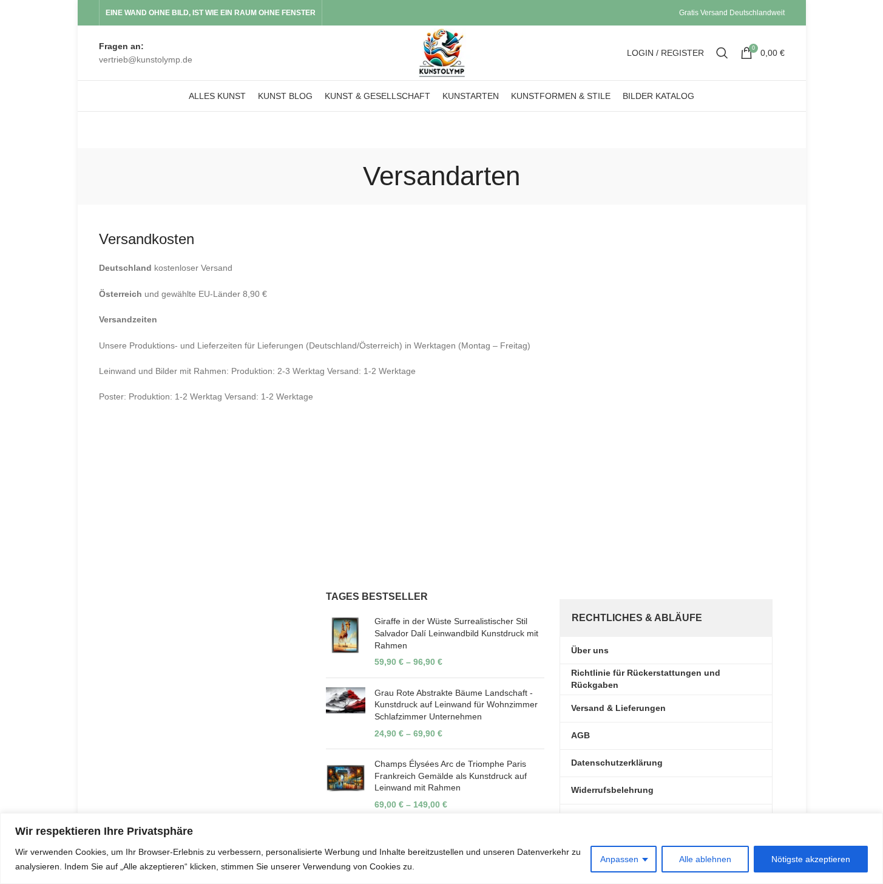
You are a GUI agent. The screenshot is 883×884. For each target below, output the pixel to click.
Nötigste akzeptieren (810, 859)
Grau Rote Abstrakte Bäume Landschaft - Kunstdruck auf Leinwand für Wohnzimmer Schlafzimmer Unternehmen (456, 704)
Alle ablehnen (705, 859)
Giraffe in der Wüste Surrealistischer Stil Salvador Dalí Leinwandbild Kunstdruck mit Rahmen (456, 633)
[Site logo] (441, 52)
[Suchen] (722, 53)
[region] (441, 848)
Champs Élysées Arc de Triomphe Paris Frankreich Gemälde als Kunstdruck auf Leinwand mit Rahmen (450, 775)
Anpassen (619, 859)
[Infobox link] (145, 53)
